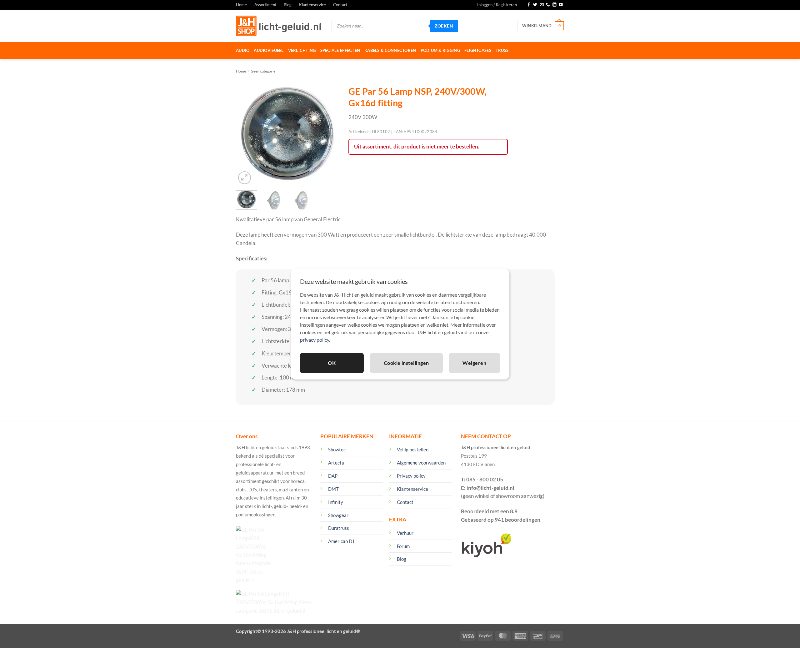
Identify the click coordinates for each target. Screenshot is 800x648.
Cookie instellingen (406, 363)
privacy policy (314, 340)
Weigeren (474, 363)
